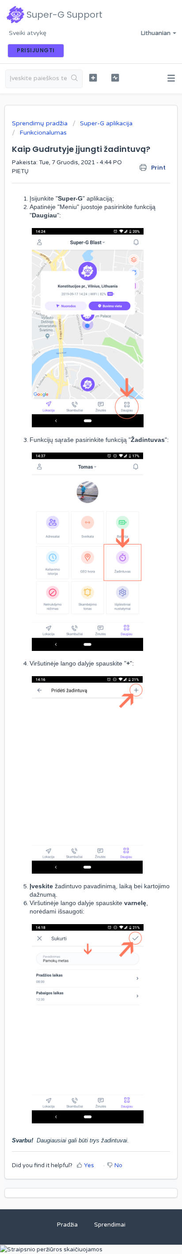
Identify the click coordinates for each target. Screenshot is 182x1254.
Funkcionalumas (43, 132)
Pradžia (67, 1224)
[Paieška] (74, 79)
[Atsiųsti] (75, 637)
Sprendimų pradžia (40, 123)
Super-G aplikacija (106, 123)
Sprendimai (109, 1224)
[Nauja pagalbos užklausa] (93, 77)
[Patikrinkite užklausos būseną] (115, 77)
